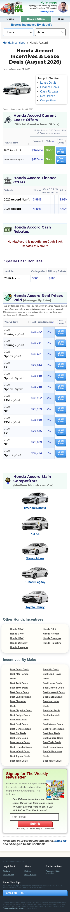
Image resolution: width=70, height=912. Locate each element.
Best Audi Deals (19, 683)
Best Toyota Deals (53, 747)
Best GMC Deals (19, 738)
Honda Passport (19, 647)
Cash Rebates (49, 91)
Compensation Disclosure (13, 908)
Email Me (60, 840)
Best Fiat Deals (18, 719)
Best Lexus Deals (52, 683)
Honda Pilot (49, 629)
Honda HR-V (17, 638)
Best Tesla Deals (52, 742)
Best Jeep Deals (19, 760)
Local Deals (60, 141)
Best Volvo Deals (52, 760)
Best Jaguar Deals (20, 756)
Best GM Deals (18, 733)
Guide (10, 19)
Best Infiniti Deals (20, 751)
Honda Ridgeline (52, 643)
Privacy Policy (8, 874)
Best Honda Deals (20, 742)
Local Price (61, 332)
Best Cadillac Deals (20, 696)
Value (49, 141)
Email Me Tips (15, 892)
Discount (48, 321)
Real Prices (47, 95)
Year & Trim (11, 142)
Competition (48, 100)
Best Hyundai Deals (21, 747)
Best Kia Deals (51, 669)
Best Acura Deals (19, 669)
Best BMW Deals (19, 687)
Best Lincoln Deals (53, 687)
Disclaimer (7, 871)
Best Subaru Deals (53, 738)
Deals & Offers (36, 19)
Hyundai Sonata (35, 507)
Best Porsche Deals (53, 729)
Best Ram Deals (51, 733)
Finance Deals (49, 87)
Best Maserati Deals (54, 692)
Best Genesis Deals (20, 729)
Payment (38, 141)
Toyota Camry (35, 607)
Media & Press (30, 874)
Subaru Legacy (35, 582)
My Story (28, 871)
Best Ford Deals (19, 724)
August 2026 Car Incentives (53, 872)
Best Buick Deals (19, 692)
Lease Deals (48, 82)
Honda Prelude (51, 633)
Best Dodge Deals (20, 715)
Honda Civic (17, 633)
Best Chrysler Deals (21, 710)
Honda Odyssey (18, 643)
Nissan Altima (35, 558)
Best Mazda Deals (52, 696)
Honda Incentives (14, 42)
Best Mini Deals (51, 710)
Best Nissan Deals (53, 724)
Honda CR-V (17, 629)
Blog (61, 19)
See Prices (60, 150)
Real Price (37, 321)
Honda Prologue (52, 638)
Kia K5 (35, 533)
